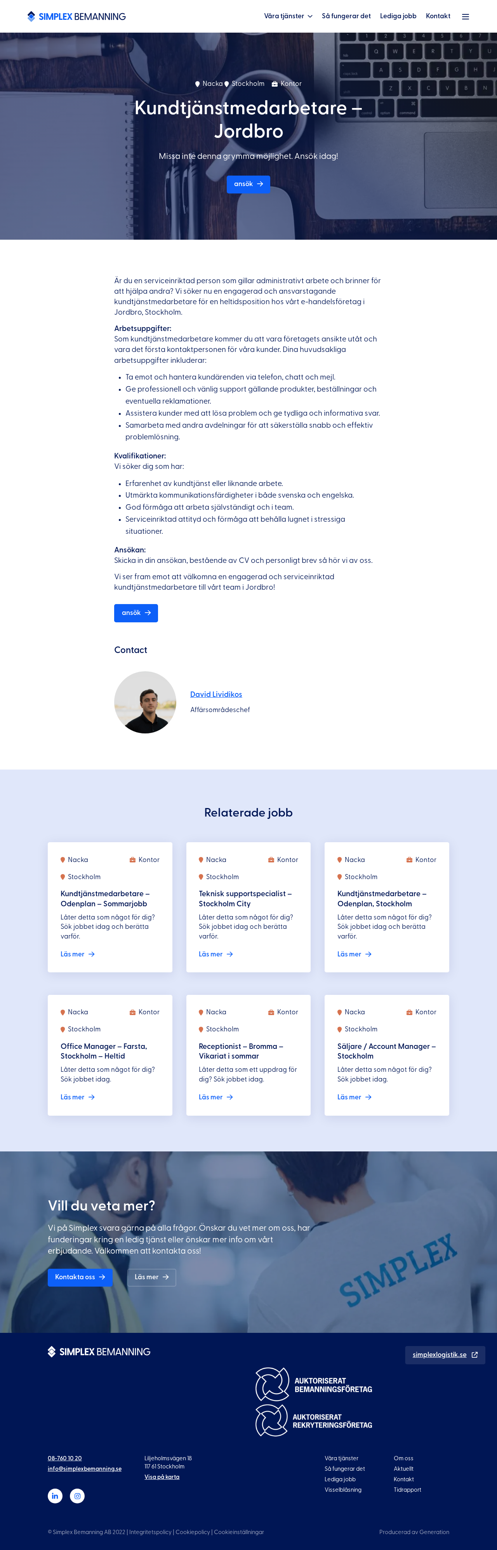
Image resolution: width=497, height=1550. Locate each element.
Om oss (404, 1458)
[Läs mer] (110, 907)
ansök (243, 184)
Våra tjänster (284, 16)
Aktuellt (404, 1469)
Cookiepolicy (193, 1532)
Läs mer (147, 1277)
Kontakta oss (75, 1277)
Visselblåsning (343, 1490)
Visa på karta (161, 1477)
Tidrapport (407, 1490)
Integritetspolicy (150, 1532)
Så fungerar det (346, 16)
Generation (434, 1532)
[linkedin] (55, 1496)
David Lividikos (216, 694)
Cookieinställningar (239, 1532)
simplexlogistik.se (440, 1354)
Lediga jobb (398, 16)
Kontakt (438, 16)
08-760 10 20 (65, 1458)
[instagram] (77, 1496)
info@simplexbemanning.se (85, 1469)
